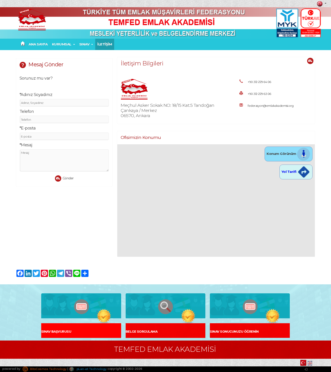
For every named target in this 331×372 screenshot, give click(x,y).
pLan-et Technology (91, 369)
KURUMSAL (61, 44)
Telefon (27, 111)
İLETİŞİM (104, 44)
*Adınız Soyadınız (36, 94)
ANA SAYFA (38, 44)
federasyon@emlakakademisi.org (271, 105)
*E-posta (28, 128)
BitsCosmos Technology (48, 369)
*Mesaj (26, 145)
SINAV (84, 44)
